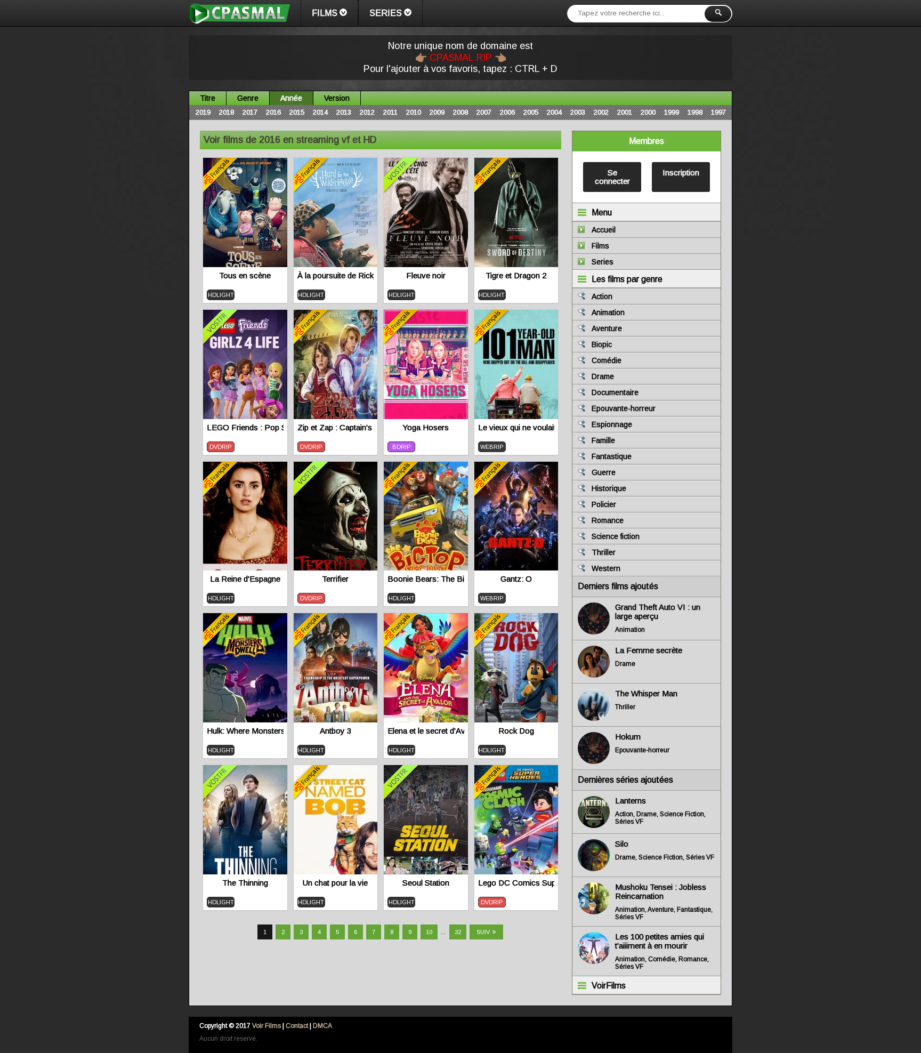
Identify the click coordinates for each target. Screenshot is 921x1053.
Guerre (604, 472)
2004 (554, 112)
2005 (530, 112)
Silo (621, 843)
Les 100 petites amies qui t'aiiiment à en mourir (659, 941)
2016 (273, 112)
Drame (603, 376)
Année (291, 98)
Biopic (602, 344)
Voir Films (266, 1026)
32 (458, 932)
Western (606, 568)
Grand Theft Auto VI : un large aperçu (657, 611)
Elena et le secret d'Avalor (425, 730)
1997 (718, 112)
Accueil (604, 230)
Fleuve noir (426, 275)
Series (385, 13)
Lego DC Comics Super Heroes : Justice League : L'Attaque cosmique (516, 882)
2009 (437, 112)
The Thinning (245, 882)
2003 (577, 112)
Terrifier (335, 578)
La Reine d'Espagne (245, 578)
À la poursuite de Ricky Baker (335, 275)
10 (429, 932)
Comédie (606, 360)
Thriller (604, 552)
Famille (603, 440)
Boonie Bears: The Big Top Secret (425, 578)
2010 (413, 112)
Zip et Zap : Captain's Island (335, 427)
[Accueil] (239, 13)
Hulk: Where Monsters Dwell (245, 730)
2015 (296, 112)
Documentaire (615, 392)
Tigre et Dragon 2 (516, 275)
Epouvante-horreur (624, 408)
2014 (320, 112)
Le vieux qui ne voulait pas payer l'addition (516, 427)
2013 (343, 112)
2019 (203, 112)
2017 (250, 112)
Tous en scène (245, 275)
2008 (460, 112)
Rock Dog (516, 730)
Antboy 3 (335, 730)
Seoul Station (425, 882)
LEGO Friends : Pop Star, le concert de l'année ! (245, 427)
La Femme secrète (648, 650)
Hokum (628, 736)
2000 (648, 112)
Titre (207, 98)
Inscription (681, 172)
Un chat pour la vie (335, 882)
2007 (483, 112)
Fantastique (612, 456)
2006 (507, 112)
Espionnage (612, 424)
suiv (483, 932)
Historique (609, 488)
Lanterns (630, 800)
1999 (671, 112)
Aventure (607, 328)
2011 (390, 112)
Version (337, 98)
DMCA (322, 1026)
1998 (695, 112)
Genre (247, 98)
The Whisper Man (646, 693)
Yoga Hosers (425, 427)
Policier (604, 504)
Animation (608, 312)
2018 (226, 112)
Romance (608, 520)
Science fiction (616, 536)
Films (324, 13)
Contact (297, 1026)
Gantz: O (516, 578)
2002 (601, 112)
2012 (367, 112)
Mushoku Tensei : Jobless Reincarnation (660, 891)
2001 (624, 112)
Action (602, 296)
